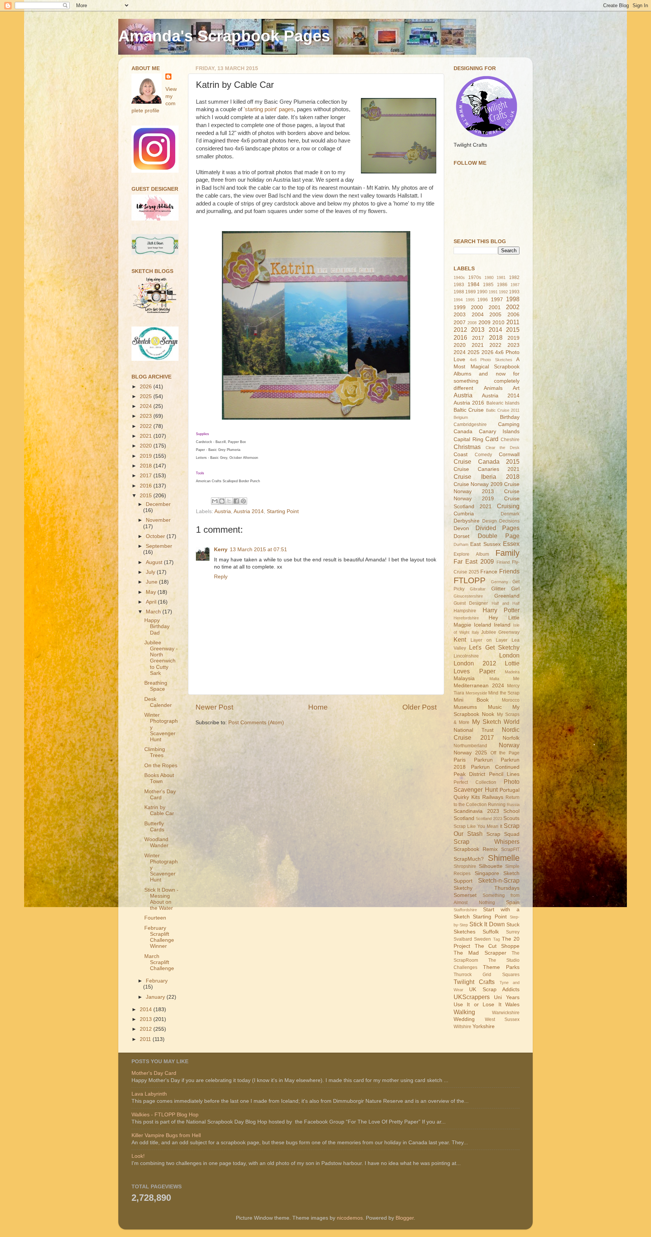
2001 (495, 307)
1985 (488, 284)
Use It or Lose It (477, 1004)
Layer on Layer (489, 640)
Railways (492, 797)
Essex (511, 543)
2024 (146, 406)
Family (507, 553)
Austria (222, 511)
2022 (146, 426)
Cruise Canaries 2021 (487, 469)
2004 (478, 314)
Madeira (512, 672)
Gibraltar (478, 589)
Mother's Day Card (160, 794)
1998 (513, 299)
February (157, 981)
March (154, 612)
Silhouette (491, 866)
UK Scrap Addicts (494, 989)
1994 (458, 299)
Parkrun (483, 760)
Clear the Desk (503, 447)
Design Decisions (501, 521)
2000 (477, 307)
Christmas (467, 446)
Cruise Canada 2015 (487, 461)
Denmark (510, 514)
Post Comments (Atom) (256, 722)
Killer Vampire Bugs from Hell (166, 1135)
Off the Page (505, 753)
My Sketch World (496, 721)
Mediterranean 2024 (479, 685)
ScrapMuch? (469, 859)
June (152, 582)
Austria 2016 (469, 403)
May (151, 592)
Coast (461, 454)
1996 (482, 299)
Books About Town (159, 778)
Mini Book (471, 700)
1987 (515, 284)
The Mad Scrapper (480, 953)
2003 (460, 314)
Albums (462, 374)
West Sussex (502, 1019)
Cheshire (510, 439)
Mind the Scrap (504, 693)
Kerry (221, 549)
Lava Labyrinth (149, 1094)
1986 (502, 284)
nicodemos (350, 1218)
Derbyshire (467, 521)
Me (516, 678)
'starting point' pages (269, 109)
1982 (514, 277)
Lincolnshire (466, 656)
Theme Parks (501, 967)
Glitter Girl (505, 589)
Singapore (487, 873)
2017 (146, 475)
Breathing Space (155, 686)
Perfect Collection (475, 782)
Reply (221, 576)
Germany (499, 581)
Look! (138, 1156)
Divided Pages (497, 527)
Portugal (510, 790)
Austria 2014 (249, 511)
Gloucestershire (468, 596)
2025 (146, 396)
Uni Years (507, 997)
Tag (496, 939)
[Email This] (215, 501)
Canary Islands (499, 431)
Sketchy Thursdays (487, 888)
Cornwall (509, 454)
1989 (470, 291)
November (158, 520)
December (158, 504)
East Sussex (485, 544)
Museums (465, 707)
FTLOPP (470, 580)
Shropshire (465, 866)
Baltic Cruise (469, 410)
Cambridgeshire (470, 424)
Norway (509, 745)
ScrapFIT (510, 849)
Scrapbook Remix (476, 849)
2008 (472, 322)
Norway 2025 (470, 753)
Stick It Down (487, 924)
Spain (513, 902)
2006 (513, 314)
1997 (497, 299)
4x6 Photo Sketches (491, 359)
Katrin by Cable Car (159, 810)
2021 (146, 436)
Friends (509, 571)
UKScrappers (472, 996)
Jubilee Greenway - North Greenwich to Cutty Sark (161, 658)
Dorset (461, 536)
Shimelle (504, 858)
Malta (494, 678)
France (488, 572)
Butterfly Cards (154, 826)
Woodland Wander (156, 842)
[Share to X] (229, 501)
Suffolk (491, 932)
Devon (461, 528)
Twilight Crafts (474, 981)
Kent (460, 639)
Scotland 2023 (489, 818)
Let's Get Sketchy (494, 647)
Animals (493, 388)
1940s (459, 277)
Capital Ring (468, 439)
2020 (146, 446)
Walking (464, 1012)
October (156, 536)
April (152, 602)
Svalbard (463, 939)
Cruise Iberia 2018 (487, 476)
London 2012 (475, 663)
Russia (513, 804)
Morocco (511, 700)
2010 (498, 322)
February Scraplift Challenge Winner (159, 937)
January (156, 997)
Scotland (464, 818)
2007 (460, 322)
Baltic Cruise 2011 (503, 410)
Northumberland (470, 745)
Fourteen (155, 918)
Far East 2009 (474, 561)
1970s (474, 277)
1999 (460, 307)
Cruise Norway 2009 (478, 484)
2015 (146, 495)
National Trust (474, 730)
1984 (474, 284)
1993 (514, 291)
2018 (146, 466)
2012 (146, 1029)
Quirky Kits (467, 797)
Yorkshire (483, 1026)
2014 (146, 1009)
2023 (146, 416)
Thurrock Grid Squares (487, 974)
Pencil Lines (504, 774)
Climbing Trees (154, 752)
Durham (461, 544)
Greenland (507, 596)
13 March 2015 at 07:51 (258, 549)
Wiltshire (462, 1026)
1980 (489, 277)
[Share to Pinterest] (243, 501)
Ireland (502, 625)
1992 (503, 292)
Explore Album (471, 554)
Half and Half (506, 603)
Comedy (483, 454)
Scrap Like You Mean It (478, 826)
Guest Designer (471, 603)
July (151, 572)
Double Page (499, 535)
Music (495, 707)
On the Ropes (160, 765)
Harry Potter (501, 610)
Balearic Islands (503, 403)
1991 (493, 292)
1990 (482, 291)
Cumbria (464, 514)
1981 (501, 277)
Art (516, 388)
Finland (503, 562)
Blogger (405, 1218)
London (509, 655)
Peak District (469, 774)
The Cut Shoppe (497, 946)
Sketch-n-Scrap (499, 880)
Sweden (482, 939)
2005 (495, 314)
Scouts (511, 818)
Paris (460, 760)
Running (497, 804)
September (159, 546)
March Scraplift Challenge (159, 962)
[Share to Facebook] (236, 501)
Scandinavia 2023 (476, 811)
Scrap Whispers (487, 841)
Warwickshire (506, 1012)
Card (491, 438)
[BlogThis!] (222, 501)
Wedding (464, 1019)
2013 (146, 1019)
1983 (459, 284)
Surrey (513, 932)
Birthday (510, 417)
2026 (146, 386)
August (155, 562)
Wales (512, 1004)
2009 (484, 322)
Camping (509, 424)
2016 (146, 486)
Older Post (419, 707)
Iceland (482, 625)
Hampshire (465, 610)
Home (318, 707)
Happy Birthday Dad (157, 626)
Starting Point (283, 511)
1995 (470, 299)
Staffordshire (465, 909)
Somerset (465, 895)
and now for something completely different (487, 381)
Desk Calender (158, 702)
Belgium (461, 417)
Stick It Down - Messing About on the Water (161, 899)
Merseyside (476, 693)
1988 (459, 291)
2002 (513, 307)
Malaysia (464, 678)
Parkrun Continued (495, 767)
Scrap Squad (503, 834)
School (511, 811)
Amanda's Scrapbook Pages (224, 36)
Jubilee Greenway (500, 632)
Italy (475, 632)
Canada (463, 431)
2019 (146, 456)
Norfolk (511, 738)
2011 (146, 1039)
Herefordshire (466, 618)
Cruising (508, 506)
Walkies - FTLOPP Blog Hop (165, 1114)
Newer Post (214, 707)
